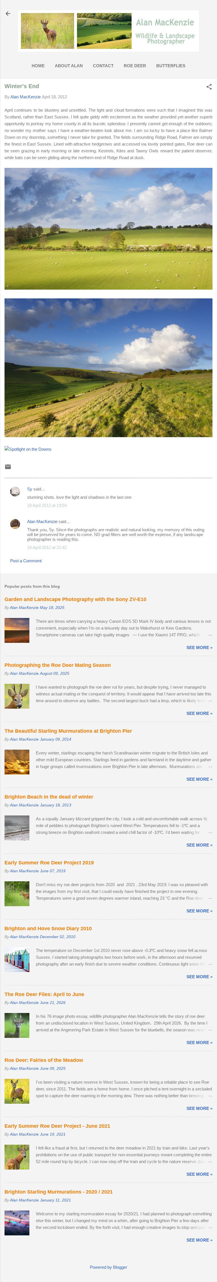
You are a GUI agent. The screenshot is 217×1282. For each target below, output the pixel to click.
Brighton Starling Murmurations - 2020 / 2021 (59, 1192)
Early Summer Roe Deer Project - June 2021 (57, 1126)
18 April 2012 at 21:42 (47, 547)
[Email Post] (8, 468)
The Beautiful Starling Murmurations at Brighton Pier (68, 731)
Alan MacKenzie (42, 521)
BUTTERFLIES (170, 65)
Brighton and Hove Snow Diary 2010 (48, 928)
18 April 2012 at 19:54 (47, 505)
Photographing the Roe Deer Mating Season (58, 665)
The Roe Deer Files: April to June (44, 994)
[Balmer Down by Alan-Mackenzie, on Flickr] (108, 288)
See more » (199, 647)
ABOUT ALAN (69, 65)
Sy (29, 489)
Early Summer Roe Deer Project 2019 (49, 862)
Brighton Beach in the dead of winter (49, 797)
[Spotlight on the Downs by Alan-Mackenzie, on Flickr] (28, 449)
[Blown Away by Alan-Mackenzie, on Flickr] (108, 435)
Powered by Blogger (108, 1267)
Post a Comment (26, 560)
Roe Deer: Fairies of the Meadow (44, 1060)
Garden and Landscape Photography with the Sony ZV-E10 (75, 599)
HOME (38, 65)
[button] (209, 87)
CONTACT (103, 65)
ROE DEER (135, 65)
